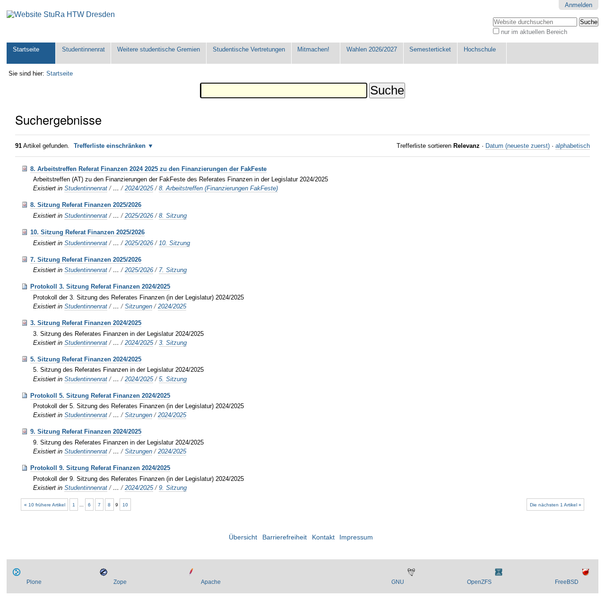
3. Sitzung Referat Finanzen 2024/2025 (85, 322)
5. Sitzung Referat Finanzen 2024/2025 (85, 359)
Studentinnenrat (83, 49)
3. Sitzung (173, 342)
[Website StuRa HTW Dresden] (61, 14)
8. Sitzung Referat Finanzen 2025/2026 (85, 204)
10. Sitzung (174, 243)
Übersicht (243, 537)
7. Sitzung (173, 270)
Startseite (26, 49)
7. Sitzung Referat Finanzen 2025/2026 (85, 259)
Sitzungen (138, 306)
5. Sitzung (173, 379)
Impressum (356, 537)
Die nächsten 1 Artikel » (555, 504)
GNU (397, 582)
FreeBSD (567, 582)
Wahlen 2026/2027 (371, 49)
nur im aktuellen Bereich (534, 31)
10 (125, 504)
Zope (120, 582)
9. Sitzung (173, 487)
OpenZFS (479, 582)
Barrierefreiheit (284, 537)
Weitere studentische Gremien (158, 49)
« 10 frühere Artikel (44, 504)
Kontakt (323, 537)
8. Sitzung (173, 215)
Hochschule (480, 49)
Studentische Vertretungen (249, 49)
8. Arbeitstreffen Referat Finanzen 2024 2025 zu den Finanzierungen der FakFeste (148, 168)
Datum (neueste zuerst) (517, 145)
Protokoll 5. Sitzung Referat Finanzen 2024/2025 (100, 395)
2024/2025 (139, 188)
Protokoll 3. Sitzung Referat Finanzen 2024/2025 (100, 286)
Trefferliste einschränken (110, 145)
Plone (34, 582)
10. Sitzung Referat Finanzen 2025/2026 (87, 232)
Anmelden (578, 5)
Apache (211, 582)
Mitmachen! (313, 49)
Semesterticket (430, 49)
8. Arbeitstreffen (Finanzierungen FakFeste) (218, 188)
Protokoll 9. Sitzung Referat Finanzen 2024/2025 (100, 467)
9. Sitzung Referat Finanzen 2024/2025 (85, 431)
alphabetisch (572, 145)
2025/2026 (139, 215)
